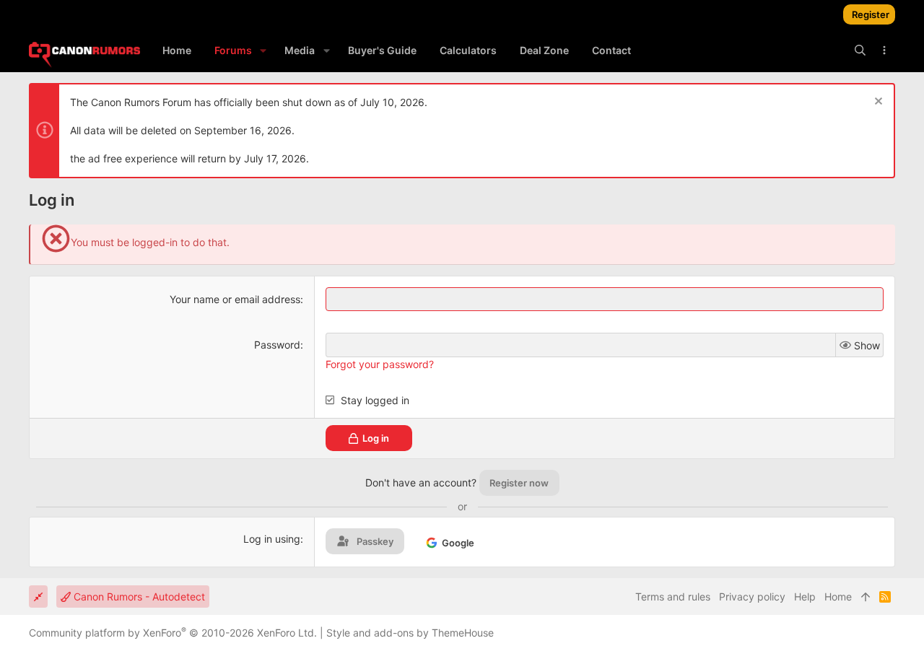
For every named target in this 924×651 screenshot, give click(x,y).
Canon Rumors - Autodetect (138, 596)
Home (838, 596)
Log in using (271, 539)
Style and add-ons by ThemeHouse (410, 632)
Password (277, 344)
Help (805, 596)
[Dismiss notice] (877, 102)
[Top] (865, 596)
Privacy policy (752, 596)
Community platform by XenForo (173, 632)
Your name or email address (235, 299)
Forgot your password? (380, 364)
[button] (263, 50)
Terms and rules (672, 596)
